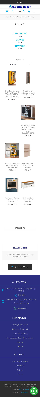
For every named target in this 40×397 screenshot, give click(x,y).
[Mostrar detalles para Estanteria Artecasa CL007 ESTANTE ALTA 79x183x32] (12, 150)
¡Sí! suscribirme (21, 267)
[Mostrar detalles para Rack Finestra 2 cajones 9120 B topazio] (28, 185)
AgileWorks (24, 392)
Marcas (20, 342)
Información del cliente (20, 361)
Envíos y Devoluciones (20, 325)
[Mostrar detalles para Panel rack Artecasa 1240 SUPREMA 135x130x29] (12, 185)
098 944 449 (21, 308)
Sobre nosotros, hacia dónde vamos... (20, 338)
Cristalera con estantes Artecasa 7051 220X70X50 (28, 93)
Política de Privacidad (20, 329)
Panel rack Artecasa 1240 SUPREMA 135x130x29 (12, 200)
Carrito (20, 374)
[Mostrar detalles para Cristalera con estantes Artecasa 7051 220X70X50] (28, 78)
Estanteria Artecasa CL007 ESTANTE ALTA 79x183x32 (12, 165)
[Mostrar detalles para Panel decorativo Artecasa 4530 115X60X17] (28, 150)
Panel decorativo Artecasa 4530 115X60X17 (28, 165)
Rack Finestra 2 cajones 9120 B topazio (28, 200)
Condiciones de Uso (20, 333)
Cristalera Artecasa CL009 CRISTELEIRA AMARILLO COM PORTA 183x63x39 (12, 94)
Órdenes (20, 370)
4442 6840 (21, 295)
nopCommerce (24, 389)
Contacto (20, 347)
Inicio (7, 17)
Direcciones (20, 366)
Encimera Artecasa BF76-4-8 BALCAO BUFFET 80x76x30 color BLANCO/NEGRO (28, 129)
